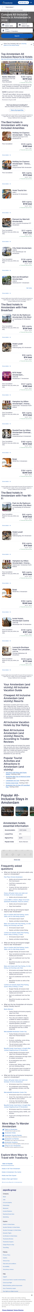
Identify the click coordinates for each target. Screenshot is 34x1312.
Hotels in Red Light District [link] (9, 1179)
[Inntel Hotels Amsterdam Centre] (17, 627)
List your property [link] (7, 1202)
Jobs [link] (4, 1199)
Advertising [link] (6, 1217)
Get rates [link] (29, 288)
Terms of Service (18, 1310)
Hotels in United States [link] (9, 1224)
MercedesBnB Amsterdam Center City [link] (15, 1031)
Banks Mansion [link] (8, 1009)
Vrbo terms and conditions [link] (9, 1263)
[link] (17, 1130)
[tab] (7, 1164)
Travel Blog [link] (6, 1247)
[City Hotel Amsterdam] (17, 256)
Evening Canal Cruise (12, 783)
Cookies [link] (5, 1257)
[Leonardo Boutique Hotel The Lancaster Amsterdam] (17, 656)
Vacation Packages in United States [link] (12, 1230)
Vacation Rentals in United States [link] (11, 1227)
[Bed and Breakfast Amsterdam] (17, 282)
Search (17, 36)
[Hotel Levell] (17, 352)
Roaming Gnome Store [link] (8, 1214)
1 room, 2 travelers (11, 31)
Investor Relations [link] (7, 1211)
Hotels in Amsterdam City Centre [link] (11, 1172)
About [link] (4, 1196)
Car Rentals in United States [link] (10, 1236)
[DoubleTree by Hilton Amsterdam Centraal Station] (17, 438)
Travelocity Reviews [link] (8, 1238)
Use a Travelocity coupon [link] (9, 1288)
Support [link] (5, 1276)
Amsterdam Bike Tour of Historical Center (18, 776)
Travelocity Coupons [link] (8, 1241)
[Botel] (17, 467)
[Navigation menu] (31, 2)
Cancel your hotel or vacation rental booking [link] (14, 1279)
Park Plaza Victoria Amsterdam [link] (13, 877)
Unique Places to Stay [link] (8, 1244)
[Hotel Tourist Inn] (17, 198)
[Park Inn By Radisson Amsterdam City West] (17, 323)
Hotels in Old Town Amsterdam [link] (11, 1168)
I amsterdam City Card (12, 780)
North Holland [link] (9, 7)
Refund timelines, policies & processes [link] (12, 1285)
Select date (9, 26)
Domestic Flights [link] (7, 1233)
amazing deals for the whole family (15, 44)
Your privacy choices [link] (8, 1269)
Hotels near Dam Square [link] (9, 1175)
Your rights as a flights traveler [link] (10, 1291)
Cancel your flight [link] (7, 1282)
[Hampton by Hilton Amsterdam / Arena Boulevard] (17, 409)
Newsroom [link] (5, 1208)
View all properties (17, 110)
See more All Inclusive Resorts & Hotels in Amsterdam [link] (17, 59)
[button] (17, 155)
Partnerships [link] (6, 1205)
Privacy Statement (7, 1310)
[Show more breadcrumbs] (2, 7)
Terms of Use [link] (6, 1260)
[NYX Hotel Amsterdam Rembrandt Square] (17, 381)
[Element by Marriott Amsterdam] (17, 227)
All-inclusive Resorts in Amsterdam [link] (12, 1182)
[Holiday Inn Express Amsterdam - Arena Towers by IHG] (17, 170)
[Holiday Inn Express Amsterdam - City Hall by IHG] (17, 141)
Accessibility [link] (6, 1266)
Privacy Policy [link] (6, 1255)
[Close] (32, 1295)
